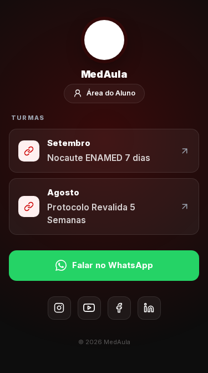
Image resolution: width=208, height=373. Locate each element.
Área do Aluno (111, 93)
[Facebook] (119, 308)
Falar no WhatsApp (112, 265)
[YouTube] (89, 308)
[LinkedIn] (149, 308)
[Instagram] (59, 308)
